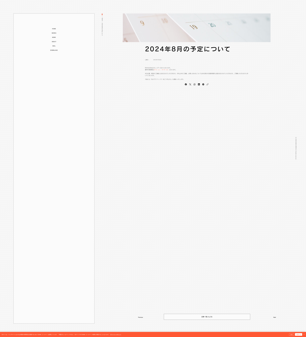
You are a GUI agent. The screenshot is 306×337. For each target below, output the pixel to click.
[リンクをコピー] (207, 84)
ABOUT (54, 41)
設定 (291, 334)
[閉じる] (304, 334)
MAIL (54, 46)
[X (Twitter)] (190, 84)
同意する (298, 334)
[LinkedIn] (199, 84)
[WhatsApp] (195, 84)
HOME (54, 28)
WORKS (54, 33)
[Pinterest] (203, 84)
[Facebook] (186, 84)
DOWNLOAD (54, 50)
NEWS (54, 37)
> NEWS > (102, 19)
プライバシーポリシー (115, 334)
